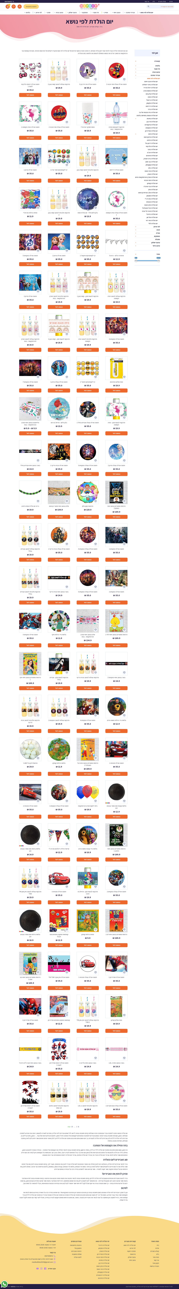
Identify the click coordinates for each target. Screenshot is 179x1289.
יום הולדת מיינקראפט (151, 137)
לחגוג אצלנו (77, 1257)
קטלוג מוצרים (162, 1)
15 (72, 1127)
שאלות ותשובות (76, 1254)
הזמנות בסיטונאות (75, 1245)
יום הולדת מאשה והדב (150, 91)
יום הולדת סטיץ (153, 97)
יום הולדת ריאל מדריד (150, 88)
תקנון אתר (155, 1263)
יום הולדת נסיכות (152, 118)
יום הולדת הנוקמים (152, 128)
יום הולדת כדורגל (152, 214)
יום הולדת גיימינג (152, 140)
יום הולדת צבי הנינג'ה (151, 186)
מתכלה (157, 239)
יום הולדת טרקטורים (151, 125)
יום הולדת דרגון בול (151, 143)
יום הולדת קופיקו (152, 183)
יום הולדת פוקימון (152, 196)
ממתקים (157, 236)
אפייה (158, 233)
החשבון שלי (77, 1248)
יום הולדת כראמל (152, 100)
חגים (158, 230)
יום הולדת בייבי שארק (151, 159)
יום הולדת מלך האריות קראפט (148, 193)
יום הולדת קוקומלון (152, 165)
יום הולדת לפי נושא (153, 78)
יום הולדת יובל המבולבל (150, 208)
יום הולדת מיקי (153, 189)
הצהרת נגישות (154, 1266)
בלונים (158, 66)
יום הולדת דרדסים (152, 106)
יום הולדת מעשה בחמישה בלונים (147, 115)
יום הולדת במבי (153, 149)
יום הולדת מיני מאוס (151, 171)
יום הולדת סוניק (153, 174)
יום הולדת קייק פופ (152, 94)
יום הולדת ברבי (153, 109)
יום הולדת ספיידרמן (151, 131)
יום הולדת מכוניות (152, 202)
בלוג (154, 1)
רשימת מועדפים (76, 1251)
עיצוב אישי (156, 246)
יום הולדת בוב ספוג (151, 162)
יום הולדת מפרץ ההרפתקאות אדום (146, 177)
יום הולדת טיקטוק (152, 103)
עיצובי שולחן (155, 242)
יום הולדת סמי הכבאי (151, 180)
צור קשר (147, 1)
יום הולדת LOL (153, 168)
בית (101, 27)
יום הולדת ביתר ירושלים (150, 85)
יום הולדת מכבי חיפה (151, 81)
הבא (69, 1127)
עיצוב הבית (156, 72)
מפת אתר (156, 1257)
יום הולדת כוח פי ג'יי (151, 199)
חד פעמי (157, 69)
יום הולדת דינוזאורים (102, 1275)
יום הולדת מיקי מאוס (151, 205)
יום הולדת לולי (153, 223)
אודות (171, 1)
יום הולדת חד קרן (152, 122)
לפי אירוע (157, 227)
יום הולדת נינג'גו (152, 152)
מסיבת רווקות (131, 1251)
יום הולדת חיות (153, 134)
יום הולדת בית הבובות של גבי (148, 112)
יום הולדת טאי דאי (152, 220)
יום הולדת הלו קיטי (152, 146)
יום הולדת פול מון (152, 217)
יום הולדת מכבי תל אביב (150, 211)
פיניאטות (133, 1254)
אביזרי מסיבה (155, 75)
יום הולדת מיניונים (152, 155)
